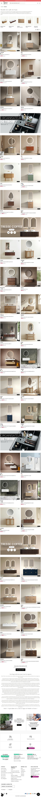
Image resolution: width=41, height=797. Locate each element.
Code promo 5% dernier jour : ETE (20, 0)
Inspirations (23, 771)
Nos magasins (4, 769)
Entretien (22, 775)
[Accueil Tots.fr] (5, 3)
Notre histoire (3, 768)
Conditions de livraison (15, 772)
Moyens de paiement (15, 771)
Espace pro (3, 777)
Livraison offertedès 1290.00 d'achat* (10, 739)
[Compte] (37, 3)
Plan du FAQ (3, 775)
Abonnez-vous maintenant (7, 786)
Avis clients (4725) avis (10, 747)
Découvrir (33, 728)
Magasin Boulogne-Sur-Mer (16, 779)
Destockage (3, 771)
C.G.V (12, 769)
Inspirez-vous (24, 766)
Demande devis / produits (6, 772)
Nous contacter (34, 766)
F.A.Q (12, 773)
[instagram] (4, 793)
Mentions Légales (14, 775)
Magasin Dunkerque (15, 781)
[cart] (39, 3)
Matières (22, 774)
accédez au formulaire (35, 774)
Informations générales (14, 767)
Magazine (23, 769)
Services (22, 772)
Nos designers (4, 778)
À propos (3, 766)
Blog (22, 768)
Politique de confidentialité (16, 776)
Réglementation (14, 778)
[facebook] (1, 793)
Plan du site (3, 774)
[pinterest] (6, 793)
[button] (2, 795)
